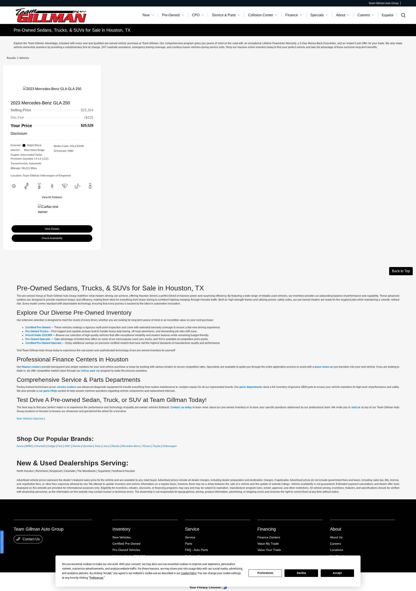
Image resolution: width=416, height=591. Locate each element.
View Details (52, 228)
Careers (335, 543)
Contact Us (31, 539)
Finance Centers (268, 537)
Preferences (265, 573)
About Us (336, 537)
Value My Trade (268, 543)
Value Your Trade (269, 550)
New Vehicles (121, 537)
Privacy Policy (54, 578)
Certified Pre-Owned (126, 543)
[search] (403, 16)
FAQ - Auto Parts (196, 550)
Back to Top (401, 271)
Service (192, 529)
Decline (301, 573)
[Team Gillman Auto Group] (51, 15)
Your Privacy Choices (205, 587)
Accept (337, 573)
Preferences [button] (96, 577)
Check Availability (52, 238)
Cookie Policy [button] (188, 573)
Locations (336, 550)
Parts (188, 543)
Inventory (121, 529)
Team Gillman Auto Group (29, 578)
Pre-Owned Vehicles (126, 550)
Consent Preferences (2, 542)
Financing (266, 529)
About (335, 529)
